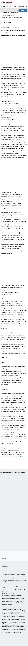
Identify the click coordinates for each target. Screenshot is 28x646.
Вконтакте (5, 457)
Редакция (15, 28)
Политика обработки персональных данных (12, 636)
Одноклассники (14, 457)
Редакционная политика (7, 563)
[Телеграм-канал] (6, 558)
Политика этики (5, 566)
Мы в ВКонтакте (4, 6)
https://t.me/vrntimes (8, 625)
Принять (22, 10)
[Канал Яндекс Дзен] (9, 558)
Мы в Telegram (13, 6)
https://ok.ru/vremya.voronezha (8, 626)
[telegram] (16, 466)
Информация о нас (22, 6)
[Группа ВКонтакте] (3, 558)
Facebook (19, 454)
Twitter (22, 457)
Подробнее (10, 604)
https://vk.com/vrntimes (18, 625)
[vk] (12, 466)
